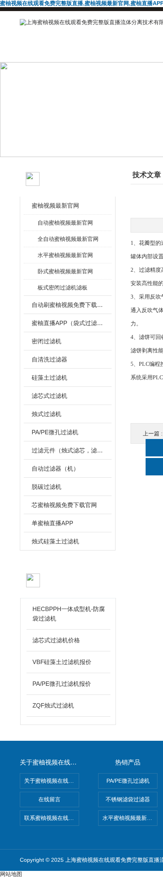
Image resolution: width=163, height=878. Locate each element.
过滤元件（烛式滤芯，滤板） (68, 450)
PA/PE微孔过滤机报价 (61, 683)
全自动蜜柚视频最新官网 (68, 239)
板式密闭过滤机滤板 (62, 287)
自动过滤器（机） (55, 468)
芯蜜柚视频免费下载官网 (64, 504)
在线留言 (49, 799)
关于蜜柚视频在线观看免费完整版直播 (51, 781)
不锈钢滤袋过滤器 (128, 799)
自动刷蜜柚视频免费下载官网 (68, 304)
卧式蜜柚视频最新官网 (65, 271)
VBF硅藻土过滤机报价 (61, 661)
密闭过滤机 (46, 341)
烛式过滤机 (46, 414)
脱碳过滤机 (46, 486)
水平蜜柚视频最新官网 (65, 255)
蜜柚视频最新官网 (55, 205)
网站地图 (11, 874)
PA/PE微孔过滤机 (55, 432)
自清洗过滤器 (49, 359)
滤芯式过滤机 (49, 395)
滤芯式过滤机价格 (56, 640)
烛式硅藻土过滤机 (55, 541)
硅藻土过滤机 (49, 377)
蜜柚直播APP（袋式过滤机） (68, 323)
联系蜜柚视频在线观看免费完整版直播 (51, 818)
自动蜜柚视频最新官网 (65, 223)
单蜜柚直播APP (52, 523)
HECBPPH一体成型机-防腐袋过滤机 (68, 614)
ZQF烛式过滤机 (53, 705)
